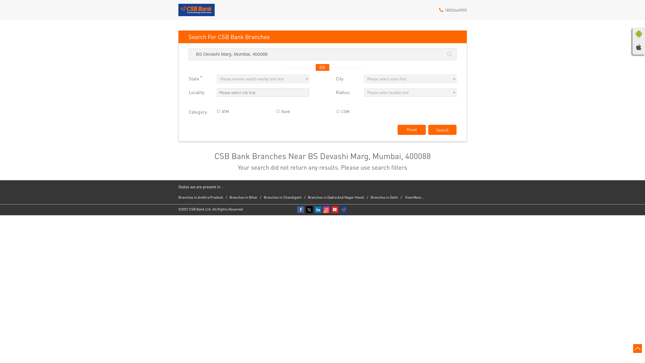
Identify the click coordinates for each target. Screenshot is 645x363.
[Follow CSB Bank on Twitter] (309, 210)
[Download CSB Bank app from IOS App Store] (638, 48)
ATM (225, 111)
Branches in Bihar (243, 197)
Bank (285, 111)
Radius (343, 92)
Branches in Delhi (384, 197)
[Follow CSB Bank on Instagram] (327, 210)
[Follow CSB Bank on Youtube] (335, 210)
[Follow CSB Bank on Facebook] (301, 210)
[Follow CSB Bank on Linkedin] (318, 210)
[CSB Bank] (196, 12)
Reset (412, 129)
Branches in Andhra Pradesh (200, 197)
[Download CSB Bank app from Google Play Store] (638, 38)
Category (198, 112)
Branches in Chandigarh (283, 197)
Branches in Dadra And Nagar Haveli (336, 197)
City (339, 78)
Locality (196, 92)
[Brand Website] (344, 210)
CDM (345, 111)
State (195, 78)
